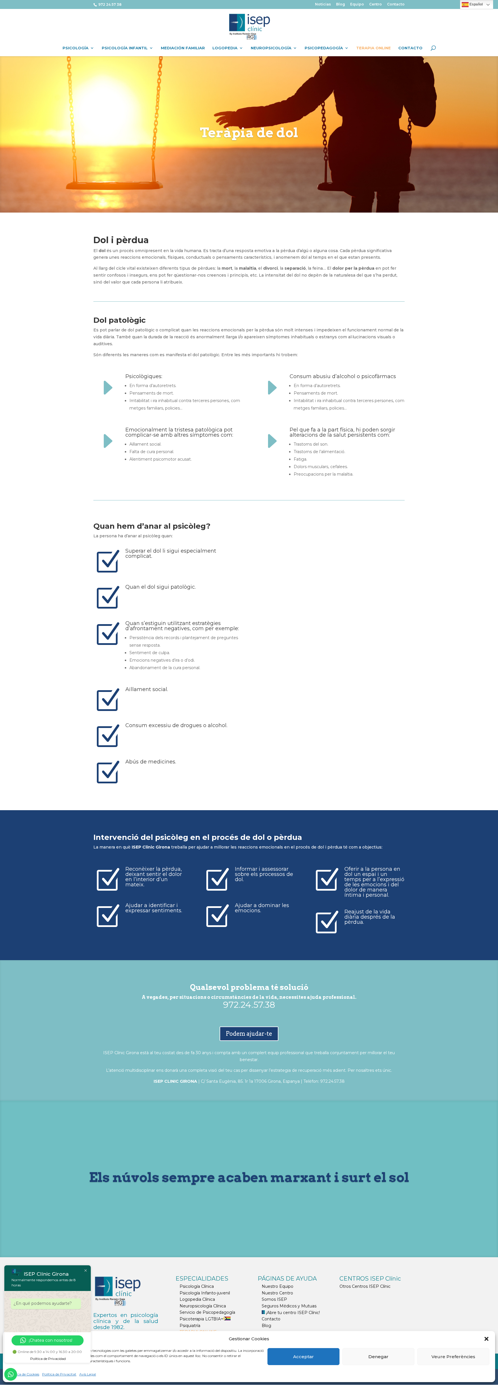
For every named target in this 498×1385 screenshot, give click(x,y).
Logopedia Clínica (197, 1299)
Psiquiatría (190, 1325)
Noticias (323, 4)
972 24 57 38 (109, 4)
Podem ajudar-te (249, 1033)
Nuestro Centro (277, 1293)
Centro (375, 4)
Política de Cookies (24, 1374)
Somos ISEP (274, 1299)
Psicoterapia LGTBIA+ (201, 1319)
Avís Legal (87, 1374)
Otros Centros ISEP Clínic (365, 1286)
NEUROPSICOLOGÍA (271, 48)
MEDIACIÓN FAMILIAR (183, 48)
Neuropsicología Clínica (203, 1306)
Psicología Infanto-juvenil (205, 1293)
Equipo (357, 4)
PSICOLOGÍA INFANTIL (125, 48)
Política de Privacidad (48, 1358)
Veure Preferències (453, 1356)
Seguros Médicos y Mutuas (289, 1306)
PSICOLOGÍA (75, 48)
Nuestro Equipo (277, 1286)
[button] (486, 1339)
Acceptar (303, 1356)
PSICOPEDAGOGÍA (324, 48)
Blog (340, 4)
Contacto (396, 4)
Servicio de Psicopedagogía (207, 1312)
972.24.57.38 (249, 1004)
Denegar (378, 1356)
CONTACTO (410, 48)
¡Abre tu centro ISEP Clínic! (292, 1312)
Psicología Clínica (197, 1286)
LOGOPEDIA (224, 48)
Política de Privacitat (59, 1374)
